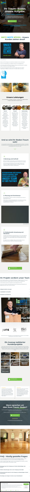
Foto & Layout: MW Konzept (3, 59)
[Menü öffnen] (29, 3)
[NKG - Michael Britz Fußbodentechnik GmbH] (3, 74)
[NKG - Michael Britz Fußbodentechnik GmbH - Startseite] (3, 3)
